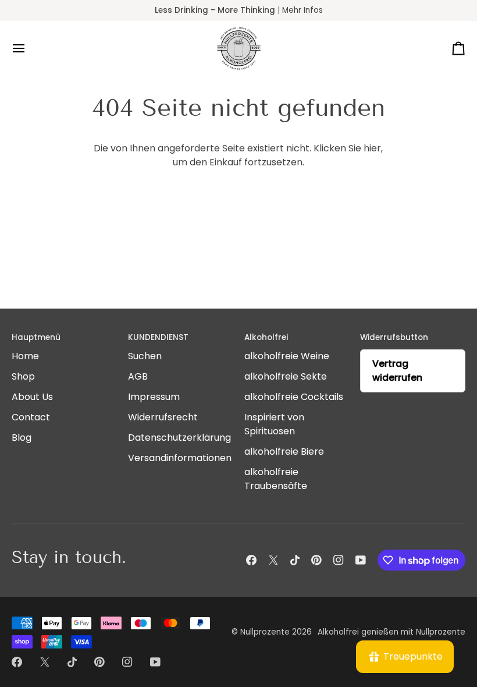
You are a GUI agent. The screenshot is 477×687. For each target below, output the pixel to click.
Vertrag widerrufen (397, 370)
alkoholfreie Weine (286, 356)
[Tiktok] (295, 560)
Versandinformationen (180, 458)
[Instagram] (338, 560)
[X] (273, 560)
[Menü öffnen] (29, 48)
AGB (138, 376)
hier (372, 148)
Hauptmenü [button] (36, 337)
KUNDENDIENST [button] (158, 337)
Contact (31, 417)
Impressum (154, 396)
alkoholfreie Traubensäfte (275, 479)
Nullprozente (265, 632)
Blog (21, 437)
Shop (23, 376)
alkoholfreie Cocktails (293, 396)
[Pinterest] (316, 560)
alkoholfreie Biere (284, 451)
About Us (32, 396)
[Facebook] (251, 560)
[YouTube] (360, 560)
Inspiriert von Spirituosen (274, 424)
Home (25, 356)
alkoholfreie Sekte (285, 376)
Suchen (145, 356)
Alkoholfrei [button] (266, 337)
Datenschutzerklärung (179, 437)
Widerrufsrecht (163, 417)
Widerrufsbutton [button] (394, 337)
